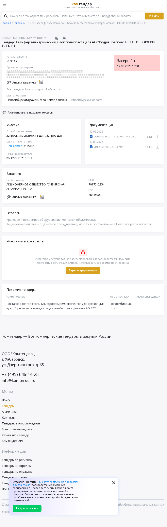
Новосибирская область (86, 100)
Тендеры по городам (16, 466)
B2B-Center (14, 146)
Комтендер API (12, 441)
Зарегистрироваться (83, 270)
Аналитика (9, 411)
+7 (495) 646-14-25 (20, 374)
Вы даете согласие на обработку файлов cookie (45, 483)
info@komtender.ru (18, 380)
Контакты (8, 417)
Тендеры (8, 406)
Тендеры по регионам (17, 460)
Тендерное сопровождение (21, 423)
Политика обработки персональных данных (133, 505)
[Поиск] (6, 16)
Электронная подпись (17, 429)
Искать (154, 16)
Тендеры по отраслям (17, 471)
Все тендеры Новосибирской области (33, 89)
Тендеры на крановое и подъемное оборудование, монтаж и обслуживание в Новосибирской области (78, 224)
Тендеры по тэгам (14, 477)
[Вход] (162, 5)
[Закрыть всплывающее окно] (114, 483)
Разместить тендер (15, 435)
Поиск (6, 400)
